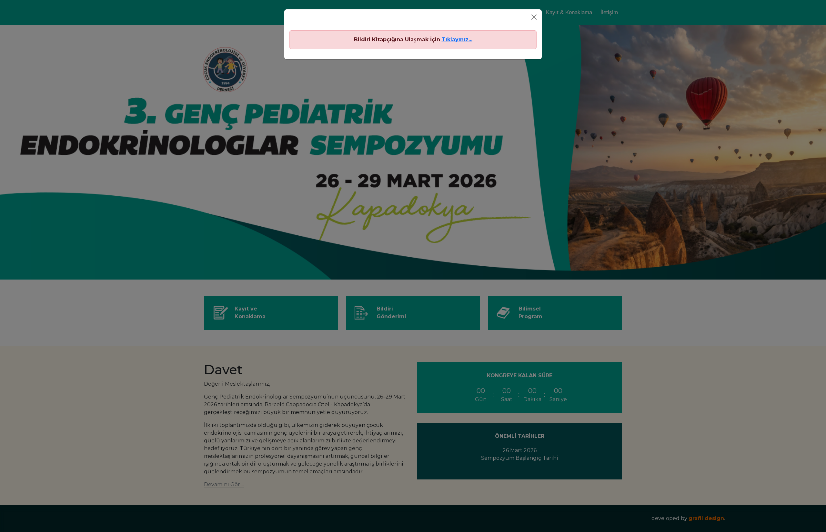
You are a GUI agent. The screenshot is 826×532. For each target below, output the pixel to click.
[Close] (534, 17)
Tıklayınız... (457, 39)
